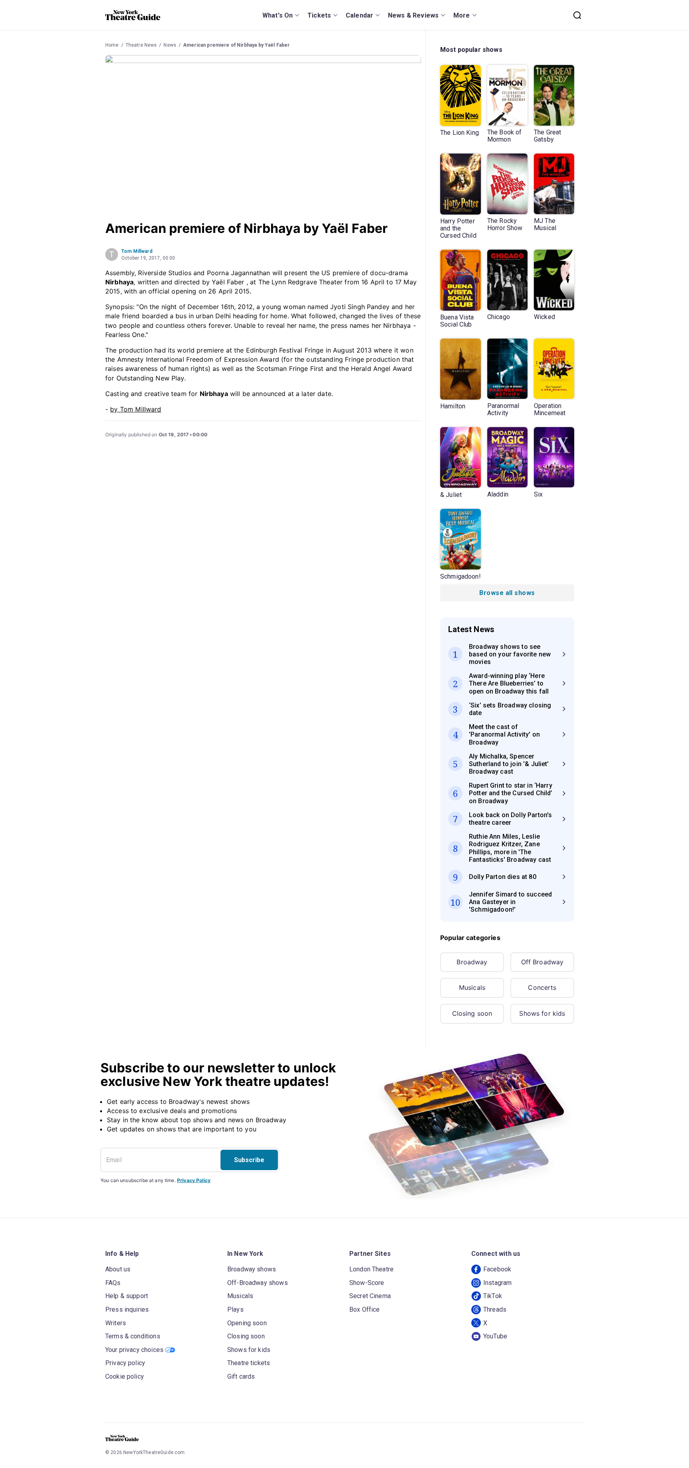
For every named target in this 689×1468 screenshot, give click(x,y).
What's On (277, 15)
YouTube (495, 1336)
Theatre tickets (248, 1363)
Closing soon (472, 1013)
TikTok (492, 1296)
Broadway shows (251, 1269)
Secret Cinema (370, 1296)
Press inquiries (127, 1309)
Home (112, 45)
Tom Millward (136, 251)
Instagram (497, 1283)
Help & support (126, 1296)
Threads (494, 1309)
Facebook (497, 1269)
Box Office (364, 1309)
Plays (235, 1309)
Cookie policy (124, 1376)
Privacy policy (125, 1363)
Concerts (542, 987)
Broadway (472, 962)
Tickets (319, 15)
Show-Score (366, 1283)
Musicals (472, 987)
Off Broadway (542, 962)
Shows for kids (542, 1013)
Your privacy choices (134, 1350)
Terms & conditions (132, 1336)
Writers (115, 1323)
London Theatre (371, 1269)
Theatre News (141, 45)
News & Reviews (413, 15)
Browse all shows (507, 593)
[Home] (132, 15)
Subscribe (249, 1160)
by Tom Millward (135, 409)
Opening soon (247, 1323)
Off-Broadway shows (257, 1283)
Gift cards (241, 1376)
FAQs (113, 1283)
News (169, 45)
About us (117, 1269)
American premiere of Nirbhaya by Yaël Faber (236, 45)
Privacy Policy (194, 1180)
